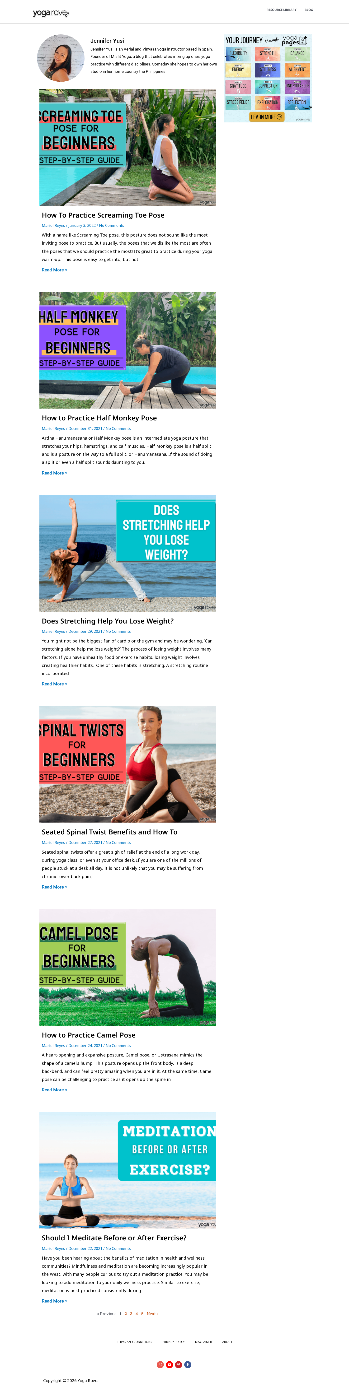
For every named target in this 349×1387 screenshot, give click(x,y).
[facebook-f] (188, 1364)
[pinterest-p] (179, 1364)
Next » (153, 1313)
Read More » (54, 270)
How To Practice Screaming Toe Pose (104, 214)
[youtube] (170, 1364)
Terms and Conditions (134, 1342)
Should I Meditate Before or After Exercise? (114, 1237)
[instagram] (161, 1364)
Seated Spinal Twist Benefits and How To (110, 831)
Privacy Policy (174, 1342)
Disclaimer (203, 1342)
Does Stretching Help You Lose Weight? (108, 620)
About (227, 1342)
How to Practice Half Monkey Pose (100, 417)
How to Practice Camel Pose (89, 1034)
